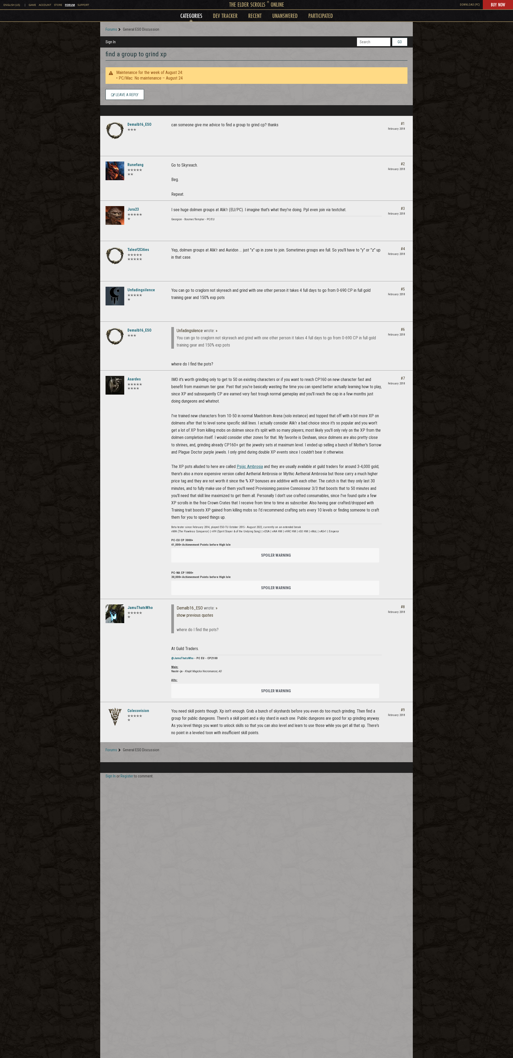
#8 (403, 607)
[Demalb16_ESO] (115, 130)
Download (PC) (470, 4)
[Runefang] (115, 171)
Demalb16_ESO (139, 124)
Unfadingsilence (141, 290)
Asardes (134, 379)
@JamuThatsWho (182, 658)
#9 (403, 710)
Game (32, 5)
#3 (403, 208)
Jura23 (133, 209)
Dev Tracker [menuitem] (225, 15)
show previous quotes (195, 615)
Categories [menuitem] (191, 15)
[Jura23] (115, 215)
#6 (403, 329)
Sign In (111, 42)
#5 (403, 289)
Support (83, 5)
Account (45, 5)
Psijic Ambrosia (250, 466)
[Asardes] (115, 385)
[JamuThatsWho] (115, 613)
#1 (403, 123)
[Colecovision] (115, 716)
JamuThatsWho (140, 607)
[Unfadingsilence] (115, 296)
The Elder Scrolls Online (256, 4)
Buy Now (498, 4)
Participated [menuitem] (320, 15)
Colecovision (138, 711)
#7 (403, 378)
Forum (70, 5)
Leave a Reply (126, 95)
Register (127, 776)
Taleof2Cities (138, 249)
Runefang (135, 165)
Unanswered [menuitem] (285, 15)
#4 (403, 249)
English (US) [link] (11, 5)
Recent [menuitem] (255, 15)
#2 (403, 164)
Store (58, 5)
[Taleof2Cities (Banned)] (115, 255)
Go (400, 42)
